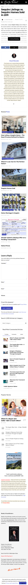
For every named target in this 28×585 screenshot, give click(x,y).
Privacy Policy (23, 304)
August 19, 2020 (5, 165)
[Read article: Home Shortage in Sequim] (14, 202)
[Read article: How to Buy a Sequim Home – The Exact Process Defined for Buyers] (14, 124)
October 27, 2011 (19, 19)
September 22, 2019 (5, 190)
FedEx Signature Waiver (10, 386)
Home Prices (5, 246)
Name (3, 282)
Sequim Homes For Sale (9, 6)
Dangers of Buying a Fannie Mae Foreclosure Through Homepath (16, 352)
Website (3, 295)
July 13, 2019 (4, 215)
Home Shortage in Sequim (10, 213)
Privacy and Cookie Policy (12, 583)
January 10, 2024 (5, 139)
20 (10, 165)
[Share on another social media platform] (23, 47)
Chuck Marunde (9, 19)
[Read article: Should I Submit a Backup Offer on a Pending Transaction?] (14, 227)
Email (3, 288)
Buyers (4, 234)
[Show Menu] (2, 2)
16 (11, 190)
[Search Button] (26, 2)
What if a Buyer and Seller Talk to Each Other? (17, 338)
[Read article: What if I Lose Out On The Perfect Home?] (14, 151)
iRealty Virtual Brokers (11, 3)
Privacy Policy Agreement (7, 302)
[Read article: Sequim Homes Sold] (14, 177)
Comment (4, 263)
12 (8, 215)
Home (2, 6)
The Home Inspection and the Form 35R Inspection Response (17, 373)
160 (9, 241)
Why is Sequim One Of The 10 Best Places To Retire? (17, 366)
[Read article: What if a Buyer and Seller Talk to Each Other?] (14, 407)
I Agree (23, 583)
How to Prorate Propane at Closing (14, 438)
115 (10, 139)
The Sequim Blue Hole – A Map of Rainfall (17, 345)
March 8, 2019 (4, 241)
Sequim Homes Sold (6, 185)
